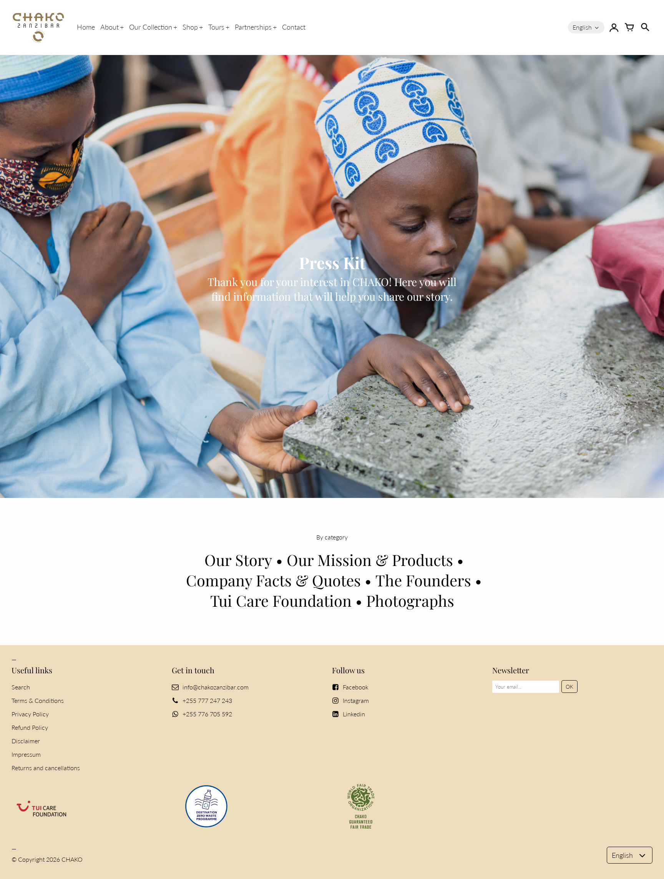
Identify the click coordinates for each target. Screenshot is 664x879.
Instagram (356, 700)
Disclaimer (26, 740)
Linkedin (354, 714)
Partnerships (253, 27)
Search (21, 687)
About (109, 27)
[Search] (644, 27)
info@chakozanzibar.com (216, 687)
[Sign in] (614, 27)
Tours (216, 27)
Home (86, 27)
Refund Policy (30, 727)
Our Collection (150, 27)
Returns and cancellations (46, 767)
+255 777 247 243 (207, 700)
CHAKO (72, 859)
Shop (190, 27)
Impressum (26, 754)
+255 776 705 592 (207, 714)
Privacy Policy (30, 714)
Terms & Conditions (38, 700)
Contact (293, 27)
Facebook (356, 687)
